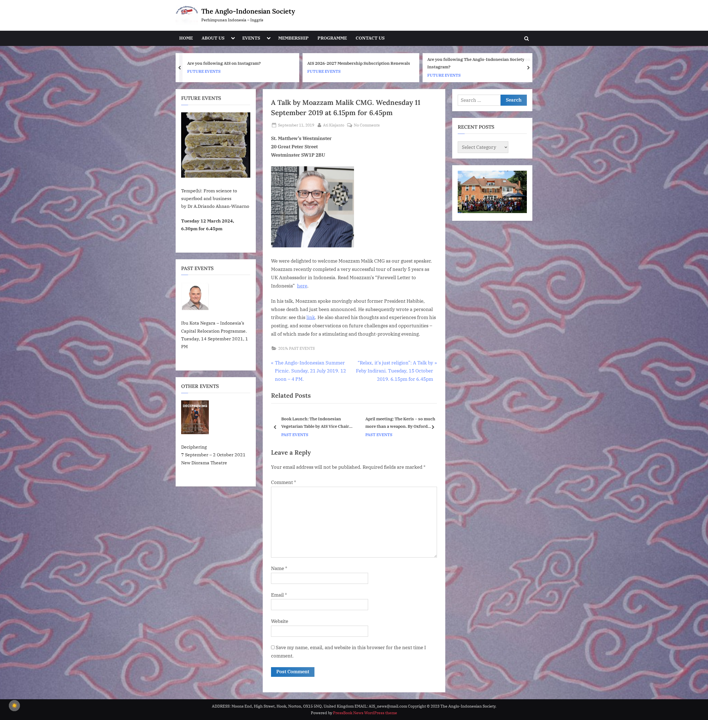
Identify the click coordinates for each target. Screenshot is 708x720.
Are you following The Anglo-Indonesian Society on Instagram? (358, 62)
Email (279, 595)
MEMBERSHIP (293, 38)
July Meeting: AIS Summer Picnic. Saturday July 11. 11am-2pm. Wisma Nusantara (478, 62)
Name (279, 568)
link (310, 317)
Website (279, 621)
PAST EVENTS (302, 348)
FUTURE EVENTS (204, 71)
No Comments (367, 125)
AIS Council (382, 422)
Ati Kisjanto (333, 125)
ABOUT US (213, 38)
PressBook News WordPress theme (365, 712)
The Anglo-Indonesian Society (248, 11)
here (302, 286)
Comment (283, 482)
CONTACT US (370, 38)
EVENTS (251, 38)
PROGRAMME (332, 38)
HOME (186, 38)
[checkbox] (14, 705)
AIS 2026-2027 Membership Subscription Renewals (238, 63)
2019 (282, 348)
